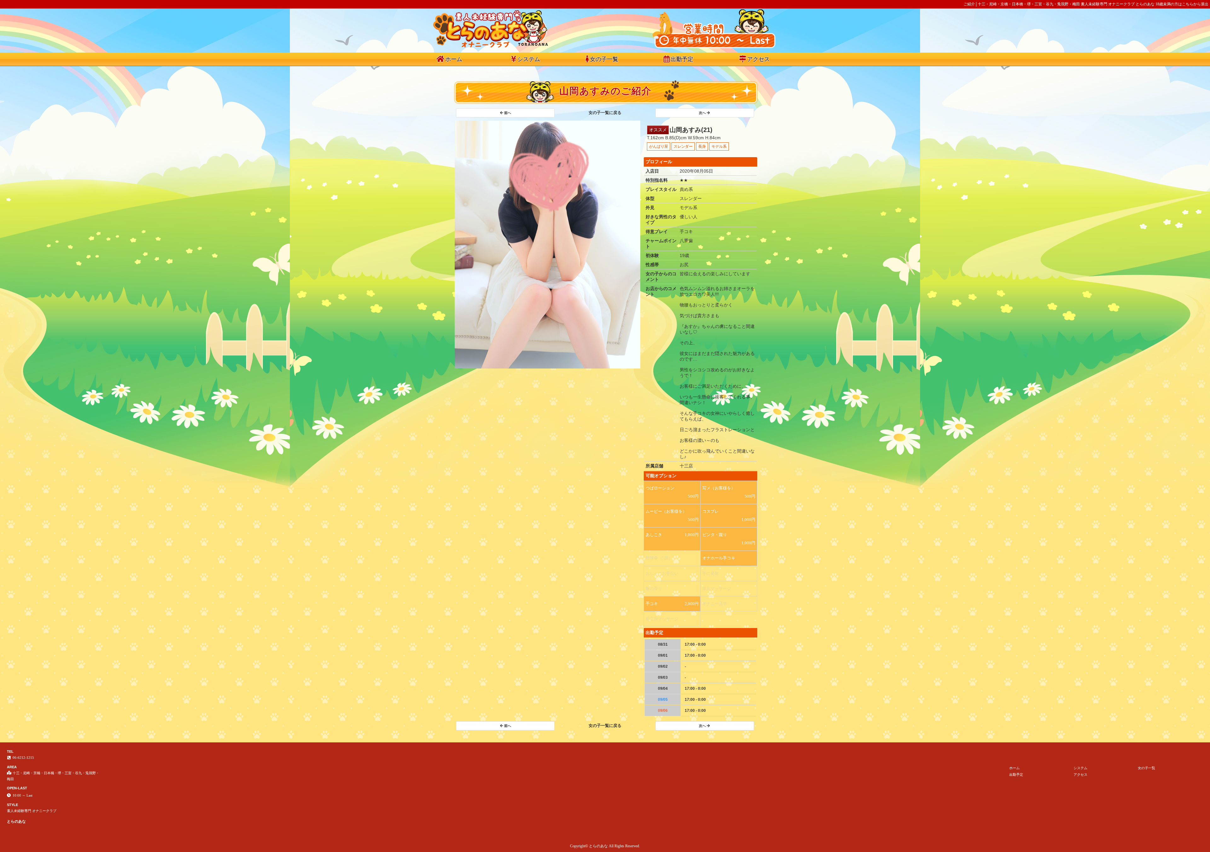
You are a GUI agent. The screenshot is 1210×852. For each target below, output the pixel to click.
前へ (507, 113)
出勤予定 (682, 59)
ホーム (453, 59)
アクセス (758, 59)
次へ (702, 113)
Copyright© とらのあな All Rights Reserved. (605, 846)
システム (528, 59)
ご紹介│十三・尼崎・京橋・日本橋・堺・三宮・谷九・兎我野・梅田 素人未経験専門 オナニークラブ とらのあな (1059, 4)
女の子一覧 (604, 59)
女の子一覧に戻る (605, 112)
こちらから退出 (1195, 4)
